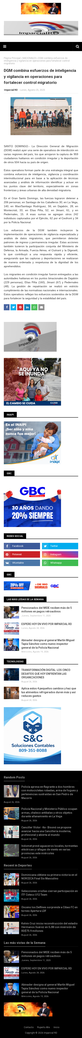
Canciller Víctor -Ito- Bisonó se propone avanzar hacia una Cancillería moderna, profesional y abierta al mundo (46, 831)
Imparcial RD (11, 90)
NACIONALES (29, 58)
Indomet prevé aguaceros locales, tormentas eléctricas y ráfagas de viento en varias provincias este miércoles (49, 849)
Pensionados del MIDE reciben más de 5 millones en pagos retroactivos (46, 609)
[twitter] (60, 546)
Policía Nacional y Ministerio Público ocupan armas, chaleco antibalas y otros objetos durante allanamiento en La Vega (49, 812)
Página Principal (12, 58)
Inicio (56, 1027)
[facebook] (22, 546)
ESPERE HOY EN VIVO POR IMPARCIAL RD (46, 624)
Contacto (29, 1027)
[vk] (22, 563)
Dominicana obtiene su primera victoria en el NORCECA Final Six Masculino (49, 876)
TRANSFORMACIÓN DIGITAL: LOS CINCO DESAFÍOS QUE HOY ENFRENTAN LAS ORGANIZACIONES (45, 673)
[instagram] (60, 554)
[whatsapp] (60, 563)
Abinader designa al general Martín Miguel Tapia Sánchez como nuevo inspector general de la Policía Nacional (48, 644)
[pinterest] (22, 554)
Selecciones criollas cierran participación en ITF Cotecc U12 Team (49, 893)
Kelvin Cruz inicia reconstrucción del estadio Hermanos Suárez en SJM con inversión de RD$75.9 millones (49, 927)
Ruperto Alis (43, 1027)
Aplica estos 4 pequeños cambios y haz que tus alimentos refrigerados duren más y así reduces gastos (48, 692)
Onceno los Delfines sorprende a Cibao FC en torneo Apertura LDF (49, 909)
